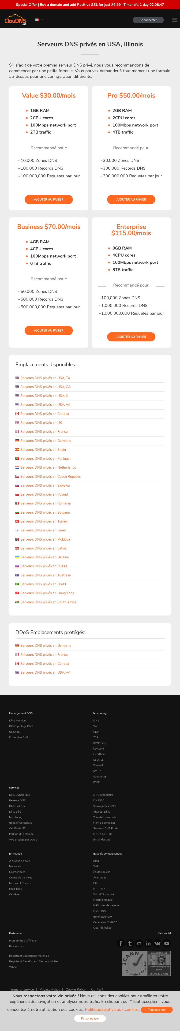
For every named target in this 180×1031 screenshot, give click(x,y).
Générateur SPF (102, 917)
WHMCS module (103, 894)
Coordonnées (17, 872)
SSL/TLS (98, 760)
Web (96, 726)
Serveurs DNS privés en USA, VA (45, 404)
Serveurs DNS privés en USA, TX (45, 378)
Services (14, 787)
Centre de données (20, 877)
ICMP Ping (99, 743)
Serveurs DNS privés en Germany (45, 440)
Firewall (98, 765)
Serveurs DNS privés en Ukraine (44, 557)
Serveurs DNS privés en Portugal (45, 458)
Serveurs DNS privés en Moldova (45, 539)
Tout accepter (157, 1010)
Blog (96, 861)
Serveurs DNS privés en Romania (45, 503)
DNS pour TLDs (102, 834)
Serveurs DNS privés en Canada (44, 413)
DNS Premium (17, 720)
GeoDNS (14, 732)
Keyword (98, 749)
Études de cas (101, 872)
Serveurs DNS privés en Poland (44, 494)
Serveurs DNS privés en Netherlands (48, 467)
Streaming (99, 776)
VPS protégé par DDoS (23, 839)
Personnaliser (90, 1018)
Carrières (14, 894)
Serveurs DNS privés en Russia (44, 566)
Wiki (96, 866)
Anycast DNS (101, 812)
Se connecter (148, 20)
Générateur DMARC (105, 922)
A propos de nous (19, 861)
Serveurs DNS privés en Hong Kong (47, 593)
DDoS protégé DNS (21, 726)
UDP (96, 732)
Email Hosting (102, 839)
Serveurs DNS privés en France (44, 431)
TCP (95, 737)
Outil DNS (99, 911)
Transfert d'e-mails (104, 817)
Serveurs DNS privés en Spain (43, 449)
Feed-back (15, 889)
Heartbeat (99, 754)
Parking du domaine (21, 834)
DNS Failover (17, 806)
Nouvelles (15, 866)
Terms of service (21, 989)
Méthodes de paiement (107, 905)
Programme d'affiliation (23, 940)
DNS (96, 720)
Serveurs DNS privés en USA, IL (44, 395)
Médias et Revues (20, 883)
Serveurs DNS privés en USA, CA (45, 387)
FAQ (95, 883)
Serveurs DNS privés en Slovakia (45, 485)
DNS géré (15, 812)
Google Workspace (20, 823)
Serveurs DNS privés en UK (41, 422)
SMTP (97, 771)
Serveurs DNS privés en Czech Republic (50, 476)
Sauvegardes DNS (104, 806)
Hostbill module (102, 900)
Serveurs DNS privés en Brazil (43, 584)
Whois (13, 967)
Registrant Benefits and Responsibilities (34, 961)
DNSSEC (98, 800)
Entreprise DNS (18, 737)
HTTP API (99, 889)
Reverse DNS (17, 800)
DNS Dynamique (19, 795)
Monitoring (100, 713)
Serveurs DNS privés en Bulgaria (45, 512)
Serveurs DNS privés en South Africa (48, 602)
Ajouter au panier (49, 200)
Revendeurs (16, 946)
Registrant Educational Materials (29, 956)
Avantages (99, 877)
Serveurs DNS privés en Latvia (43, 548)
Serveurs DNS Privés (106, 828)
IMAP (96, 782)
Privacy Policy (50, 989)
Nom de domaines (104, 823)
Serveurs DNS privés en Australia (45, 575)
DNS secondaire (103, 795)
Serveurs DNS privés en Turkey (44, 521)
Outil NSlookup (102, 928)
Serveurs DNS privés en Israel (43, 530)
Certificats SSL (18, 828)
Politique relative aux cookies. (112, 1009)
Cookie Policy (76, 989)
